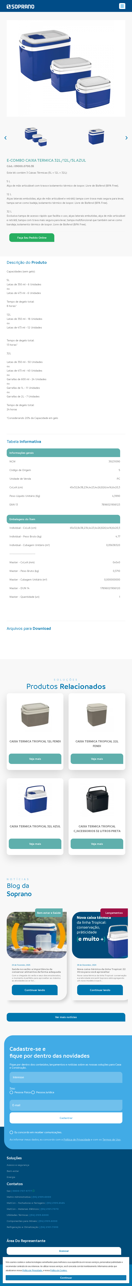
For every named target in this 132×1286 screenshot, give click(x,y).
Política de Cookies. (58, 1270)
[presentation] (5, 137)
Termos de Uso (111, 1139)
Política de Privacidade (76, 1139)
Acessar (64, 1251)
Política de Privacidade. (32, 1270)
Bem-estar (13, 1170)
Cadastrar (66, 1118)
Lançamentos (114, 912)
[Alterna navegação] (122, 6)
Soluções (14, 1158)
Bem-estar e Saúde (49, 912)
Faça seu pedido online (31, 237)
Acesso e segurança (18, 1164)
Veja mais (35, 758)
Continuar (66, 1277)
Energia (11, 1176)
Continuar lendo (35, 990)
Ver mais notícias (66, 1017)
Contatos (15, 1184)
